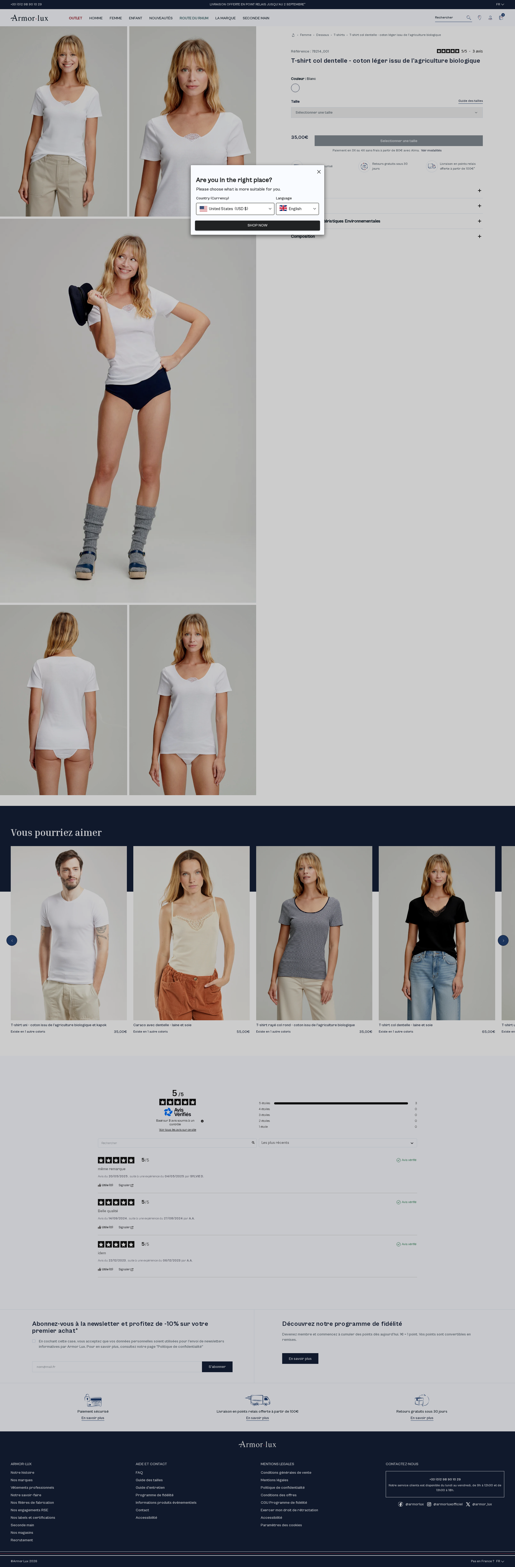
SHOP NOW (257, 225)
